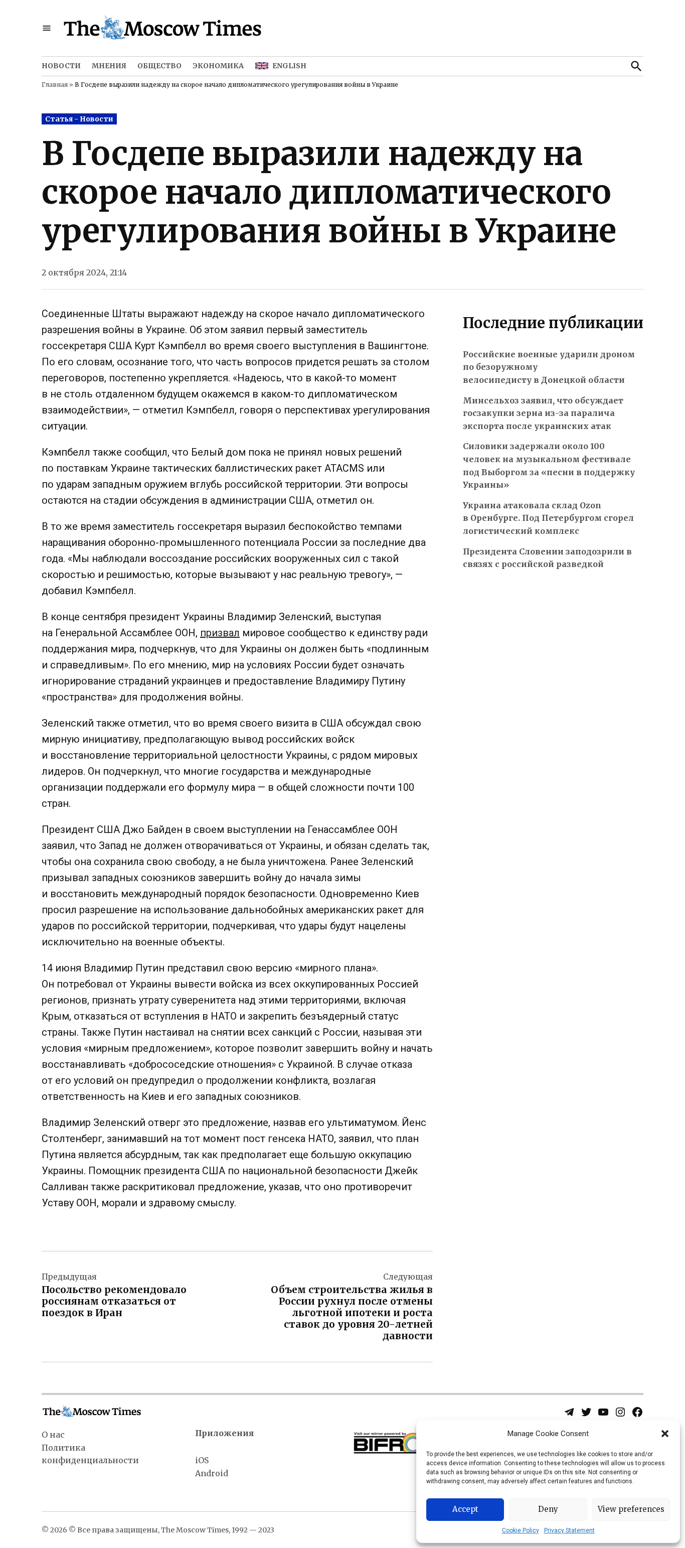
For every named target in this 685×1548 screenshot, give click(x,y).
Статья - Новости (79, 118)
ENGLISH (289, 65)
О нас (53, 1435)
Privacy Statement (569, 1530)
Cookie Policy (520, 1530)
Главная (55, 84)
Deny (548, 1509)
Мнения (109, 65)
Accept (465, 1509)
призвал (220, 633)
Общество (159, 65)
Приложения (224, 1433)
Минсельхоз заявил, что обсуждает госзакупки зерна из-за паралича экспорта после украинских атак (543, 413)
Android (211, 1473)
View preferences (631, 1509)
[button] (665, 1434)
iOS (202, 1460)
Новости (61, 65)
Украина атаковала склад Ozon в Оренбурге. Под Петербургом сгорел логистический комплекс (548, 518)
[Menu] (47, 28)
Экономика (218, 65)
